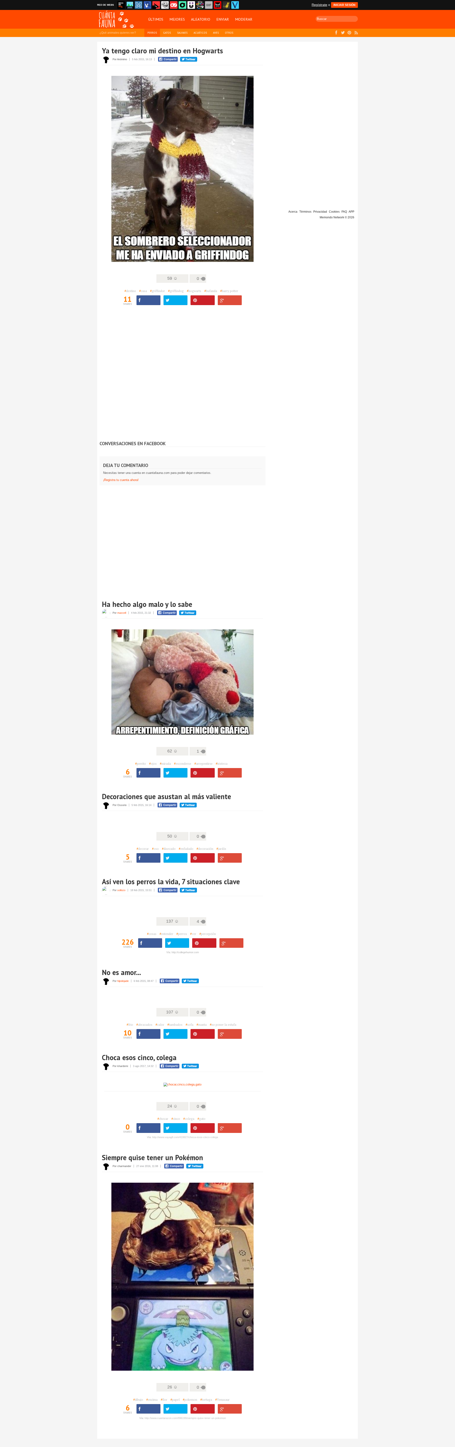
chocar (162, 1119)
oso (155, 849)
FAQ (344, 211)
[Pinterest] (202, 773)
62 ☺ (172, 751)
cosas (151, 934)
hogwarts (194, 291)
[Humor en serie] (191, 5)
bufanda (210, 291)
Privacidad (320, 211)
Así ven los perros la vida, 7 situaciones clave (171, 881)
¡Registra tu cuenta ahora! (121, 480)
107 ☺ (172, 1012)
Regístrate (319, 5)
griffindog (176, 291)
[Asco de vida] (121, 5)
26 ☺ (172, 1387)
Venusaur (222, 1399)
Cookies (334, 211)
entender (166, 934)
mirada (165, 763)
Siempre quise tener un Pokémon (152, 1157)
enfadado (186, 849)
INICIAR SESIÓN (344, 5)
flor (164, 1399)
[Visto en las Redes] (147, 5)
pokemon (190, 1399)
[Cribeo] (182, 5)
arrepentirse (203, 763)
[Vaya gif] (209, 5)
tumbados (174, 1024)
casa (143, 291)
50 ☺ (172, 836)
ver (193, 934)
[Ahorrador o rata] (226, 5)
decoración (204, 849)
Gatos (167, 32)
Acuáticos (200, 32)
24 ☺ (172, 1106)
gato (201, 1119)
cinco (175, 1119)
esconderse (182, 763)
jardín (221, 849)
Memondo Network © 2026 (337, 217)
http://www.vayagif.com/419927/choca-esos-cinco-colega (185, 1137)
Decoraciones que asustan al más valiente (166, 796)
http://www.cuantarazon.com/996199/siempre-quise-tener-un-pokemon (185, 1418)
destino (130, 291)
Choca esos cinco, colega (139, 1057)
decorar (142, 849)
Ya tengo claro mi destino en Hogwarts (162, 50)
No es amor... (121, 972)
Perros (152, 32)
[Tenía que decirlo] (217, 5)
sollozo (121, 890)
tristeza (222, 763)
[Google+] (230, 300)
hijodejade (123, 981)
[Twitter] (175, 300)
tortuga (206, 1399)
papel (175, 1399)
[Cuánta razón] (130, 5)
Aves (216, 32)
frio (130, 1024)
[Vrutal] (173, 5)
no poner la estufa (223, 1024)
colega (188, 1119)
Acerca (292, 211)
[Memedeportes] (138, 5)
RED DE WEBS (105, 5)
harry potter (229, 291)
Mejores (177, 19)
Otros (229, 32)
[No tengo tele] (200, 5)
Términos (305, 211)
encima (152, 1399)
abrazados (144, 1024)
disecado (169, 849)
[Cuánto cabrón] (165, 5)
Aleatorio (200, 19)
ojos (153, 763)
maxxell (121, 612)
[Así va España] (156, 5)
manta (201, 1024)
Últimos (155, 19)
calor (159, 1024)
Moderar (243, 19)
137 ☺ (172, 921)
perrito (140, 763)
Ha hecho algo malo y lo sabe (147, 604)
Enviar (222, 19)
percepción (207, 934)
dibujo (138, 1399)
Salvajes (182, 32)
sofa (189, 1024)
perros (181, 934)
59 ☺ (172, 278)
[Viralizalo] (235, 5)
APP (351, 211)
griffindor (157, 291)
